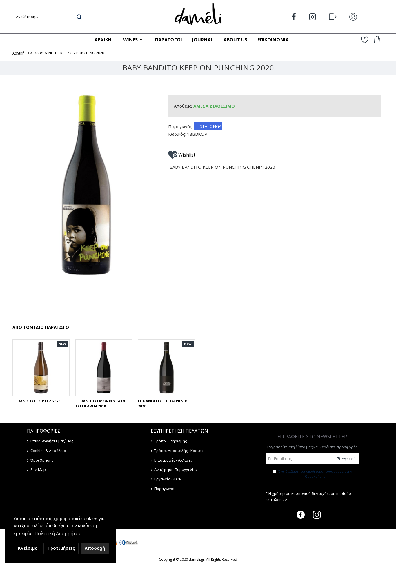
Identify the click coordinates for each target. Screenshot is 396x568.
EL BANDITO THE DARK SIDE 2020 (164, 404)
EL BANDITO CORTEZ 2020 (36, 401)
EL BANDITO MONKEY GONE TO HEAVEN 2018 (101, 404)
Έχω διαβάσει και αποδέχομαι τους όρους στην (315, 474)
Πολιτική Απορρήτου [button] (57, 533)
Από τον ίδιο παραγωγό (40, 327)
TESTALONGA (208, 126)
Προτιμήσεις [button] (61, 548)
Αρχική (18, 53)
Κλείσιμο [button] (28, 548)
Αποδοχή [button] (95, 548)
